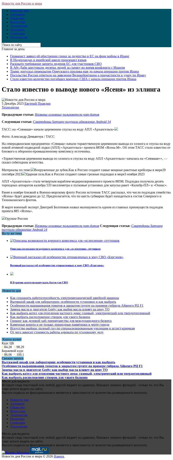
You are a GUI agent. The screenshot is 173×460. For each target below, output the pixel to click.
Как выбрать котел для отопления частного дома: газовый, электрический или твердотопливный (80, 313)
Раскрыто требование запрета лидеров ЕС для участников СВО (56, 64)
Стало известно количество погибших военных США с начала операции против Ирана (73, 79)
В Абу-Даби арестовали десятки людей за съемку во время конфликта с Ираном (67, 67)
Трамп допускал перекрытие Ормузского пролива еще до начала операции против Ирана (74, 71)
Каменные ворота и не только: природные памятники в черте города (59, 324)
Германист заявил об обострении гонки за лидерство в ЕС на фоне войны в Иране (69, 56)
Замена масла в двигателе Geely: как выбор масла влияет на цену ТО (59, 309)
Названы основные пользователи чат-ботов (67, 114)
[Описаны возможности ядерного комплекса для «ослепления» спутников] (64, 240)
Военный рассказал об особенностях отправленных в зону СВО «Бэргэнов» (57, 265)
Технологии (18, 26)
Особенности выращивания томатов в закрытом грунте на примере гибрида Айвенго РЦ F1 (76, 305)
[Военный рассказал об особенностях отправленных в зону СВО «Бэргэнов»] (66, 257)
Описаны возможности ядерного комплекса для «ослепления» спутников (55, 248)
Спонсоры (17, 33)
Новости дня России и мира (22, 3)
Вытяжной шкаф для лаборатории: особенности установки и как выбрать (63, 301)
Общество (17, 18)
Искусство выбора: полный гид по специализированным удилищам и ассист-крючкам (72, 328)
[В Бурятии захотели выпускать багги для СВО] (12, 274)
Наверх (59, 456)
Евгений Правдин (37, 103)
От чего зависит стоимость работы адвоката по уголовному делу (57, 332)
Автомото (17, 14)
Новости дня (19, 10)
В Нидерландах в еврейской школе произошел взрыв (48, 60)
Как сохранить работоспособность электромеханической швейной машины (64, 298)
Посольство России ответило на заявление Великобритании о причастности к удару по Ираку (78, 75)
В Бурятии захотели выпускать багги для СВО (39, 282)
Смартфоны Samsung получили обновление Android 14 (72, 122)
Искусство (17, 22)
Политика (17, 30)
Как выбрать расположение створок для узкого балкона (50, 317)
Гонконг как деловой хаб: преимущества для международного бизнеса (61, 321)
